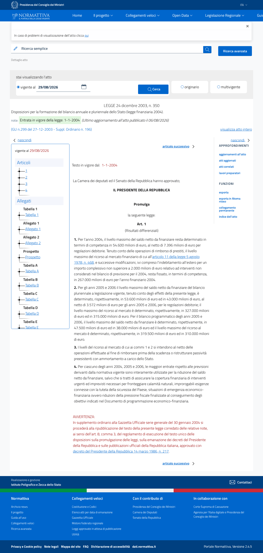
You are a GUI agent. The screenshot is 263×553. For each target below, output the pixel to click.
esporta (223, 192)
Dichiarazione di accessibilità (110, 546)
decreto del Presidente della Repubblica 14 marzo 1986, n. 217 (121, 451)
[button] (84, 86)
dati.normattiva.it (144, 546)
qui (87, 35)
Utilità (75, 534)
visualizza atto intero (236, 129)
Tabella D (32, 313)
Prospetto (32, 257)
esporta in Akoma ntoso (229, 199)
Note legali (51, 546)
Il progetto (17, 512)
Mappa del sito (71, 546)
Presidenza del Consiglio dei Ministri (154, 506)
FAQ (86, 546)
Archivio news (19, 506)
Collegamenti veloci (22, 523)
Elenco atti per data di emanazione (92, 512)
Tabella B (32, 285)
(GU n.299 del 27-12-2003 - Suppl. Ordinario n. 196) (51, 129)
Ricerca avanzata (235, 51)
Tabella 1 (32, 214)
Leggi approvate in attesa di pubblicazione (96, 528)
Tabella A (32, 271)
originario (192, 87)
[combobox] (111, 48)
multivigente (230, 87)
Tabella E (32, 327)
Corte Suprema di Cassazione (211, 506)
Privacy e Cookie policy (26, 546)
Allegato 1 (33, 229)
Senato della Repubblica (147, 517)
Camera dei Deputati (145, 512)
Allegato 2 (33, 243)
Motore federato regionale (87, 523)
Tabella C (32, 299)
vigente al (28, 87)
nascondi (24, 140)
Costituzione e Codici (84, 506)
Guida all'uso (18, 517)
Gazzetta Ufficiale (82, 517)
